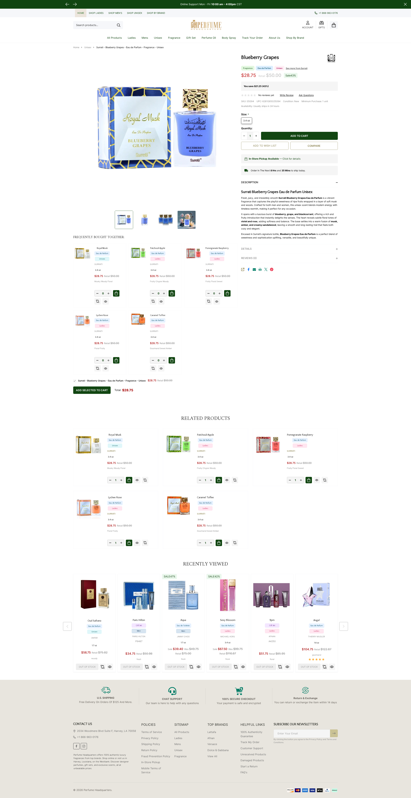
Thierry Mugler (316, 636)
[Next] (343, 626)
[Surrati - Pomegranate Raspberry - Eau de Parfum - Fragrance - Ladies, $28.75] (268, 443)
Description (249, 182)
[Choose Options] (116, 293)
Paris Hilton (138, 636)
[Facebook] (248, 269)
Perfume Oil (209, 37)
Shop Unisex (134, 13)
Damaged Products (252, 760)
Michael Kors (227, 636)
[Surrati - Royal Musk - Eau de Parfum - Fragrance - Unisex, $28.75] (88, 443)
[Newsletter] (334, 733)
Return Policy (149, 750)
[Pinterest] (271, 269)
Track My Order (249, 742)
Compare (314, 145)
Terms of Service (151, 732)
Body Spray (229, 37)
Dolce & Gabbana (218, 750)
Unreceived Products (253, 754)
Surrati (98, 264)
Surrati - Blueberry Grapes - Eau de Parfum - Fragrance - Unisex (112, 380)
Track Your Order (252, 37)
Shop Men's (115, 13)
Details (246, 248)
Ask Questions (306, 95)
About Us (274, 37)
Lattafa (211, 732)
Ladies (132, 37)
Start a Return (249, 766)
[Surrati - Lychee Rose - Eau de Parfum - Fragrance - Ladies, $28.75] (88, 506)
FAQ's (243, 772)
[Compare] (97, 301)
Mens (145, 37)
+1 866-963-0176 (87, 737)
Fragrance (174, 37)
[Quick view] (105, 301)
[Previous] (67, 626)
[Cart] (334, 25)
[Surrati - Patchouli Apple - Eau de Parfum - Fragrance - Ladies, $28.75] (178, 443)
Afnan (272, 636)
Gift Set (191, 37)
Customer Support (251, 748)
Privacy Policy (149, 738)
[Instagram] (83, 746)
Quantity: (247, 128)
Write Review (286, 95)
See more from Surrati (296, 68)
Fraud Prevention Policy (155, 756)
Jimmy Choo (183, 636)
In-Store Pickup (150, 762)
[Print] (260, 269)
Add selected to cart (92, 390)
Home (80, 13)
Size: (245, 114)
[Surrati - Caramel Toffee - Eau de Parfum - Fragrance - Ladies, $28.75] (178, 506)
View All (212, 756)
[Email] (254, 269)
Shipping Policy (150, 744)
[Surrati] (326, 57)
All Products (114, 37)
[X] (265, 269)
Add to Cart (299, 135)
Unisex (158, 37)
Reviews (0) (249, 258)
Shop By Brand (156, 13)
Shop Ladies (96, 13)
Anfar (94, 638)
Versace (212, 744)
